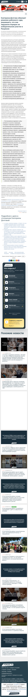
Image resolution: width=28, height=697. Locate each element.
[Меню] (26, 2)
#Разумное (6, 253)
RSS (3, 667)
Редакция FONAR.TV (22, 211)
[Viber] (18, 260)
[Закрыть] (26, 14)
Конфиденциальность (7, 673)
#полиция (11, 252)
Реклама (9, 671)
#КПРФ (5, 252)
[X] (11, 260)
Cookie (16, 684)
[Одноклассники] (17, 260)
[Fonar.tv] (4, 1)
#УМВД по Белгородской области (17, 253)
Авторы (9, 669)
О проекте (4, 669)
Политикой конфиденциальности (16, 690)
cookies (13, 678)
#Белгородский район (19, 252)
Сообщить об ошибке (14, 667)
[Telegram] (15, 260)
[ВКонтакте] (9, 260)
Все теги (6, 667)
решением (3, 204)
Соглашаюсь (14, 693)
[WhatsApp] (13, 260)
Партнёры (4, 671)
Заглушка (14, 669)
